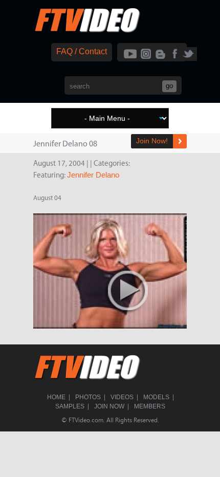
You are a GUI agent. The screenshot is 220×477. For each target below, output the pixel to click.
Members (149, 406)
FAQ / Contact (81, 51)
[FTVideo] (87, 30)
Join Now (109, 406)
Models (156, 397)
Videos (122, 397)
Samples (69, 406)
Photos (88, 397)
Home (56, 397)
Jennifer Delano (93, 174)
